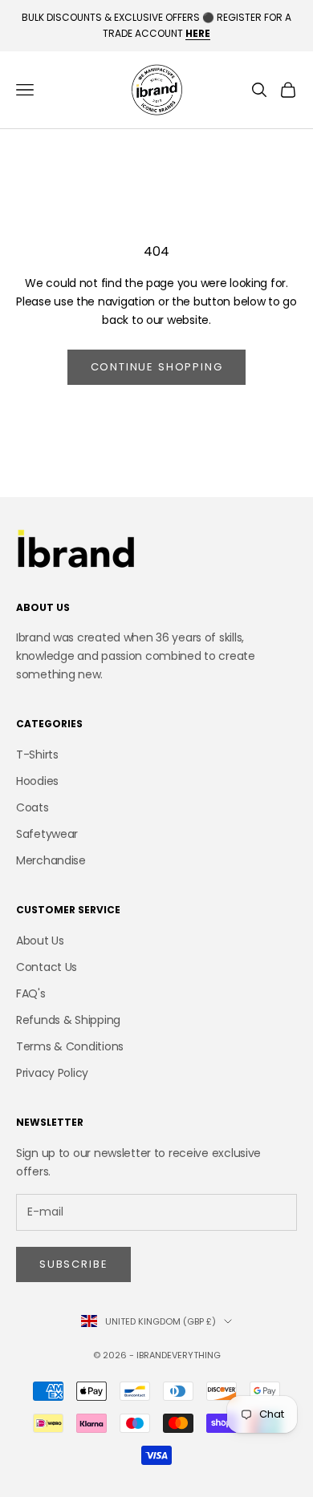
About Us (40, 941)
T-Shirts (37, 754)
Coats (32, 807)
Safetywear (47, 834)
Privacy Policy (52, 1073)
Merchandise (51, 860)
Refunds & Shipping (68, 1020)
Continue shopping (157, 366)
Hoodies (37, 781)
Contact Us (46, 967)
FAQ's (31, 993)
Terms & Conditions (70, 1046)
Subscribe (73, 1264)
